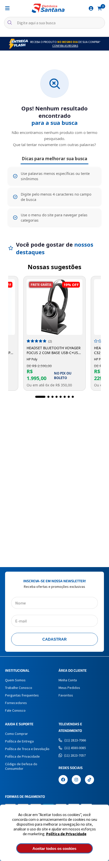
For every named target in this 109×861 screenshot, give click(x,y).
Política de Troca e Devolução (27, 749)
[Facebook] (63, 780)
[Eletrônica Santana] (48, 8)
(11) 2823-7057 (75, 755)
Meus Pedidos (69, 687)
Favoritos (66, 695)
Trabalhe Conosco (18, 687)
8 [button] (73, 397)
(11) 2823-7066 (75, 740)
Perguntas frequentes (22, 695)
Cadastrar (54, 639)
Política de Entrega (19, 741)
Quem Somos (15, 680)
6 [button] (65, 397)
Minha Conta (68, 680)
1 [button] (40, 397)
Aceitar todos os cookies (54, 848)
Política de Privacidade (66, 833)
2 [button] (48, 397)
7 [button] (69, 397)
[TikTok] (89, 780)
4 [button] (57, 397)
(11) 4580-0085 (75, 748)
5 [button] (61, 397)
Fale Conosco (15, 710)
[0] (99, 8)
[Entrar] (91, 8)
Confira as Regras (65, 46)
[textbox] (54, 23)
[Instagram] (76, 780)
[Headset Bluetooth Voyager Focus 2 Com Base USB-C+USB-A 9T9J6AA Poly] (54, 307)
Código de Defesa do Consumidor (21, 766)
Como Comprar (16, 733)
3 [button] (52, 397)
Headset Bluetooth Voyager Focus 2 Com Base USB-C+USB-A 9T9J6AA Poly (54, 350)
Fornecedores (16, 703)
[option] (54, 333)
